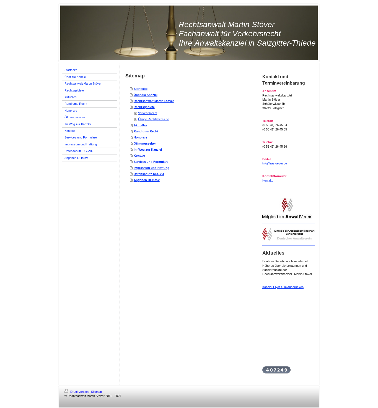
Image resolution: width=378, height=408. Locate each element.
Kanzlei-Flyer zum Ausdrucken (283, 287)
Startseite (140, 88)
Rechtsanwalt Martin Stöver (154, 101)
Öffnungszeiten (145, 143)
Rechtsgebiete (144, 107)
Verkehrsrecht (147, 113)
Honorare (140, 137)
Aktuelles (140, 125)
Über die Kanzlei (145, 94)
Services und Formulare (151, 161)
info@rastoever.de (274, 163)
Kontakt (139, 155)
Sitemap (96, 391)
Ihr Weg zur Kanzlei (148, 149)
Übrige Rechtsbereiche (153, 119)
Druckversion (79, 391)
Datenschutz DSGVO (149, 174)
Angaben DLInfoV (147, 180)
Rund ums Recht (146, 131)
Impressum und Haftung (151, 167)
